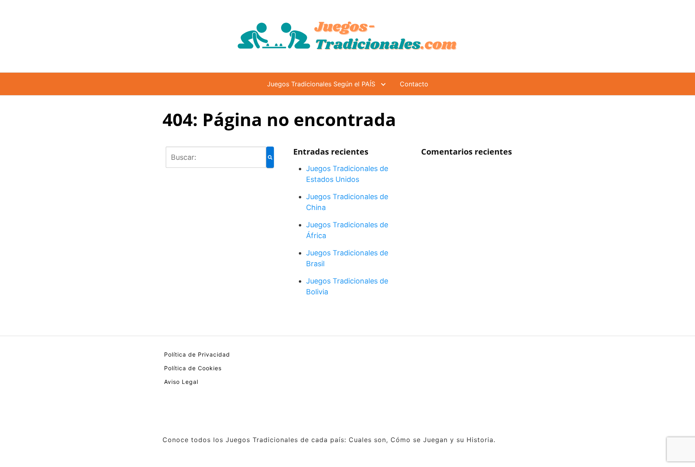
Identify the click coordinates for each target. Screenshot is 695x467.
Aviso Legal (181, 381)
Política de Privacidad (197, 354)
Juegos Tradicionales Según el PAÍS (321, 84)
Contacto (414, 84)
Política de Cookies (193, 368)
